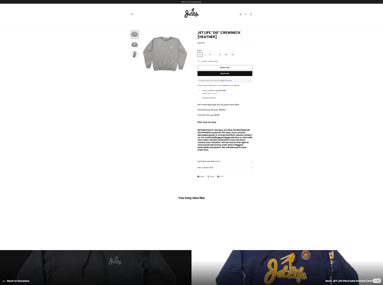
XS (200, 54)
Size (199, 50)
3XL (232, 54)
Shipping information (208, 161)
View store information (209, 98)
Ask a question (205, 168)
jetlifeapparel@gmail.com (225, 137)
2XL (226, 54)
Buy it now (225, 73)
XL (220, 54)
